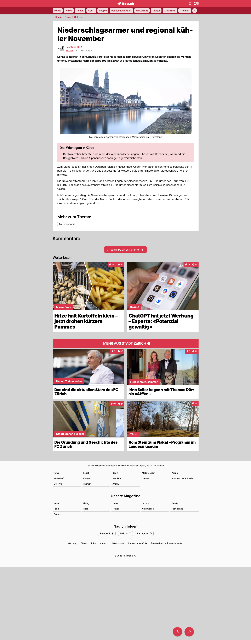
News (68, 17)
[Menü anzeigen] (196, 3)
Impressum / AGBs (137, 543)
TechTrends (177, 508)
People (174, 473)
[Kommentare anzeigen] (189, 631)
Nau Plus (117, 478)
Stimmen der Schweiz (182, 478)
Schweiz (79, 17)
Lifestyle (58, 483)
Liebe (115, 503)
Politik (86, 473)
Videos (86, 478)
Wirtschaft (59, 478)
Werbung (72, 543)
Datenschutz (118, 543)
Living (86, 503)
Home (58, 17)
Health (57, 503)
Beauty (57, 514)
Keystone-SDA (74, 47)
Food (56, 508)
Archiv (116, 483)
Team (84, 543)
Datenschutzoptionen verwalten (167, 543)
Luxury (145, 503)
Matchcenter (148, 473)
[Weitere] (194, 10)
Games (145, 478)
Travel (116, 508)
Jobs (93, 543)
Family (174, 503)
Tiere (85, 508)
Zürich (69, 50)
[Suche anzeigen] (190, 3)
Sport (115, 473)
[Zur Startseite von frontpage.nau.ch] (125, 3)
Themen (87, 483)
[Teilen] (177, 631)
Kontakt (103, 543)
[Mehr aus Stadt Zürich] (126, 343)
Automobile (148, 508)
